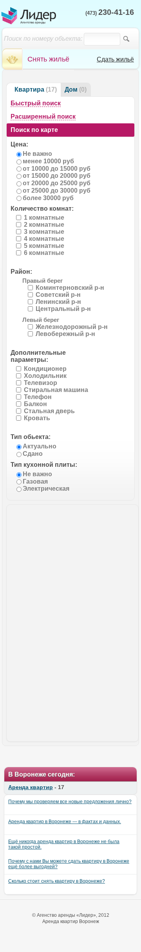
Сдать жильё (115, 59)
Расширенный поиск (43, 116)
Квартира (29, 89)
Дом (71, 89)
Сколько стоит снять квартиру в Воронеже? (56, 881)
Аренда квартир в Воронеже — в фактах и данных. (64, 821)
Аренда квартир (30, 787)
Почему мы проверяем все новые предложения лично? (70, 801)
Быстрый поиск (36, 103)
